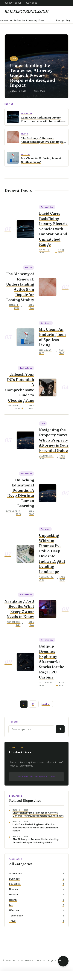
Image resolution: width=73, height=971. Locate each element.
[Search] (60, 729)
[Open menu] (63, 961)
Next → (46, 704)
